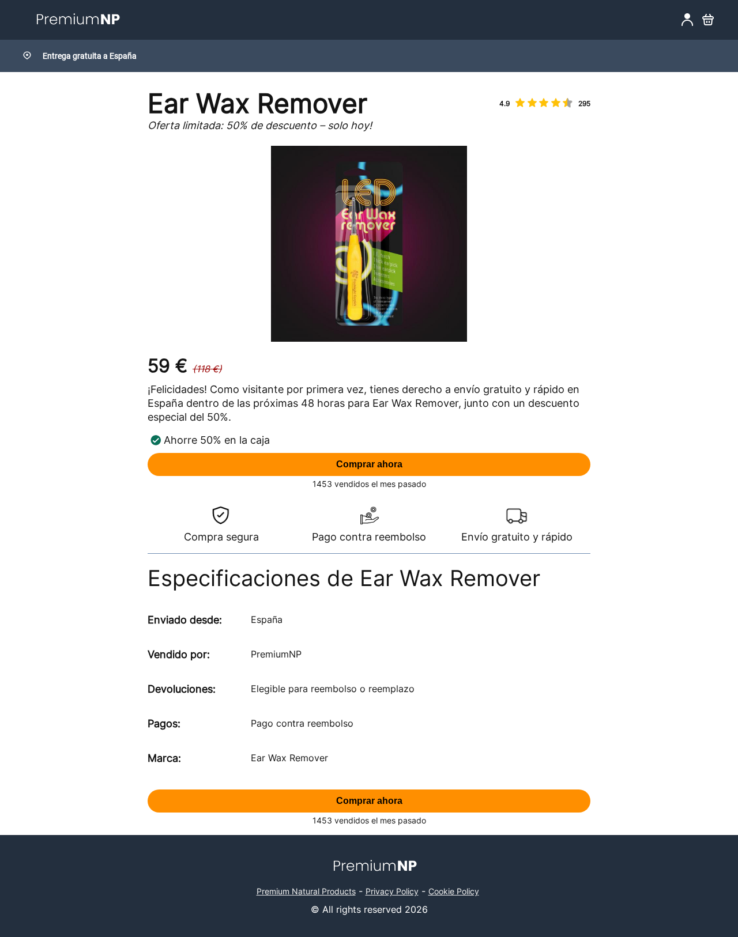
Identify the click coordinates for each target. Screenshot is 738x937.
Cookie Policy (453, 891)
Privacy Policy (392, 891)
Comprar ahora (369, 464)
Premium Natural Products (306, 891)
